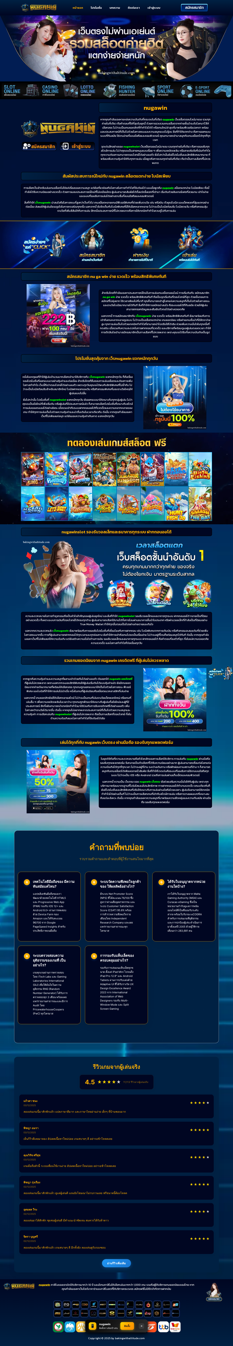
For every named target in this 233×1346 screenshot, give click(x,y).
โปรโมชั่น (96, 7)
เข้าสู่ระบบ (154, 7)
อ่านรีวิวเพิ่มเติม (116, 1263)
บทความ (115, 7)
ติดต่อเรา (134, 7)
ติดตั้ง (127, 1325)
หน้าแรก (78, 7)
